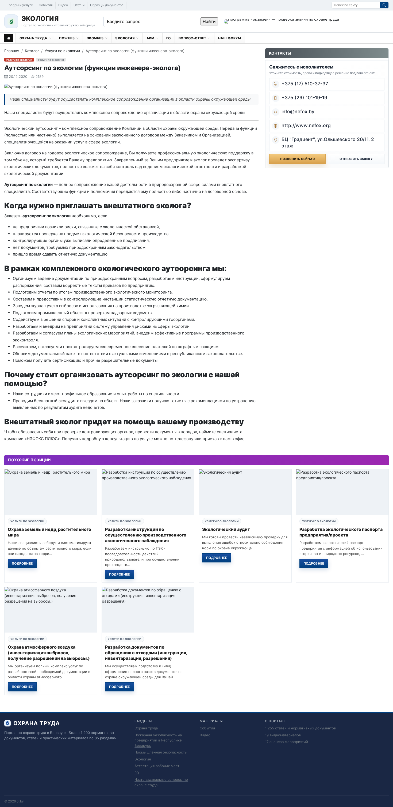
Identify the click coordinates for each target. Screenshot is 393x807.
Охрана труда (146, 728)
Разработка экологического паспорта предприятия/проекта (341, 532)
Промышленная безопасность (160, 752)
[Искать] (384, 5)
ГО (136, 773)
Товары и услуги (20, 5)
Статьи (79, 5)
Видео (63, 5)
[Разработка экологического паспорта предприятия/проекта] (342, 492)
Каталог (32, 50)
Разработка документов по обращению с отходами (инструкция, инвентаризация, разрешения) (146, 652)
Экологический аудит (226, 529)
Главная (11, 50)
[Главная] (8, 38)
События (46, 5)
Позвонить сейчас (297, 159)
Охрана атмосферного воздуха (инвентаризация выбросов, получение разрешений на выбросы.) (49, 652)
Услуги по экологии (62, 50)
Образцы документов (107, 5)
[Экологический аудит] (245, 492)
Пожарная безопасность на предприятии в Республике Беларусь (158, 740)
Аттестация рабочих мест (156, 766)
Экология (142, 759)
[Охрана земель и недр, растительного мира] (51, 492)
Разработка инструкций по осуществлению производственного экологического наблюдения (145, 535)
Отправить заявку (356, 159)
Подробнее (22, 563)
